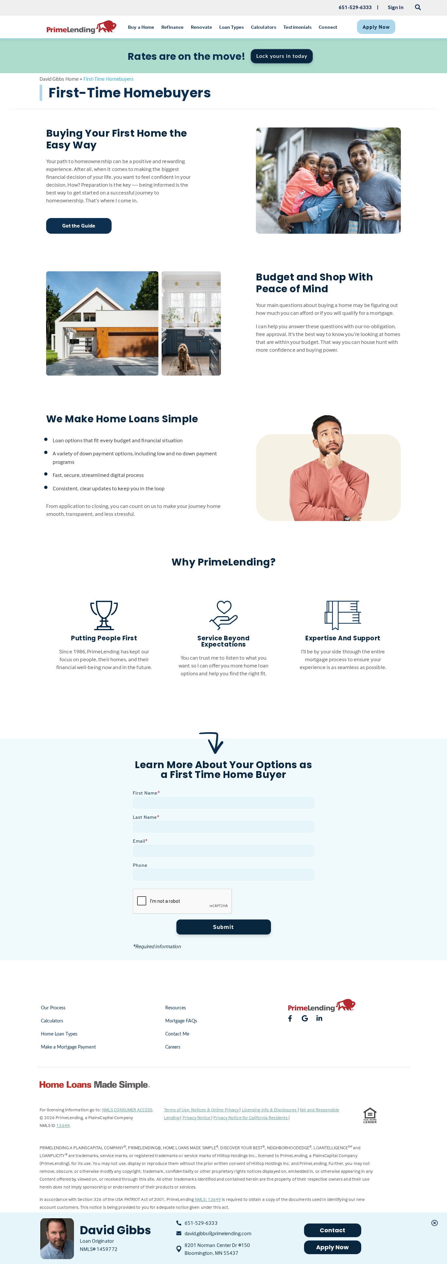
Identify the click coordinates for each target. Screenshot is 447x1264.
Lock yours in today (281, 56)
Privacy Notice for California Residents (251, 1117)
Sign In (396, 7)
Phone (140, 865)
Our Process (53, 1008)
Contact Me (177, 1034)
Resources (175, 1008)
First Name (146, 793)
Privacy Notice (197, 1117)
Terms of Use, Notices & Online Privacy (202, 1109)
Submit (223, 927)
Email (140, 841)
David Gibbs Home (59, 79)
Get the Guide (78, 225)
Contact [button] (333, 1230)
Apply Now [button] (332, 1247)
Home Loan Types (59, 1034)
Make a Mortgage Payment (68, 1047)
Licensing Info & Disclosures (270, 1109)
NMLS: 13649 (208, 1199)
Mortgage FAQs (181, 1021)
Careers (173, 1047)
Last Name (146, 817)
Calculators (52, 1021)
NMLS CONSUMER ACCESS (127, 1109)
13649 (63, 1125)
